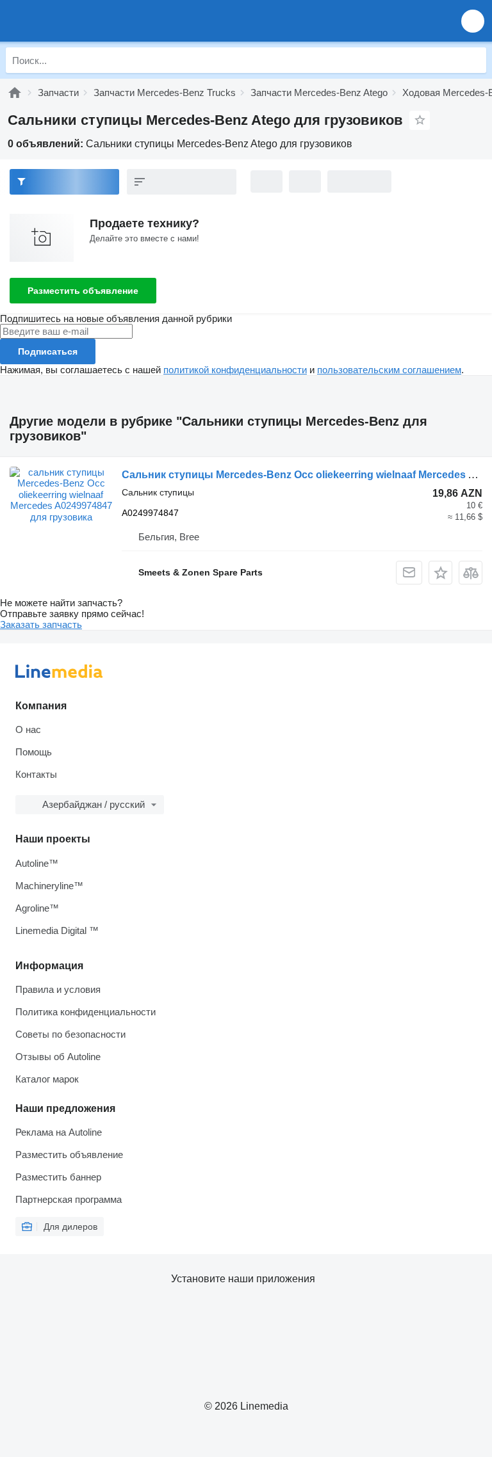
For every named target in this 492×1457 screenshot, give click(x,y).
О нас (28, 729)
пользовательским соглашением (389, 369)
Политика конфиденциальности (85, 1011)
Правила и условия (58, 989)
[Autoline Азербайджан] (83, 21)
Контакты (36, 774)
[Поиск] (473, 60)
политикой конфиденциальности (235, 369)
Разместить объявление (83, 291)
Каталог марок (47, 1079)
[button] (473, 21)
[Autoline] (14, 93)
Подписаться (48, 351)
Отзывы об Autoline (58, 1056)
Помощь (33, 751)
